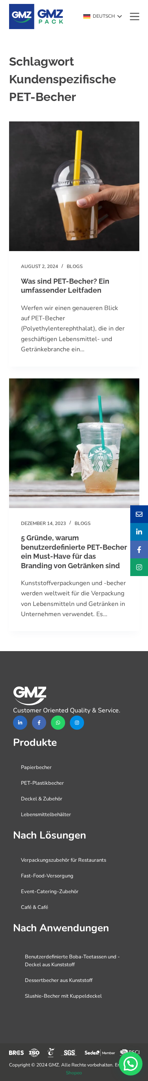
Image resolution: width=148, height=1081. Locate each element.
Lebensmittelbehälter (46, 814)
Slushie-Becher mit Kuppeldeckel (63, 996)
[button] (102, 16)
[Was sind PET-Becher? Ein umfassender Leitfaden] (74, 186)
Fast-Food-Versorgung (47, 875)
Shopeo (74, 1073)
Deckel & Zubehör (41, 798)
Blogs (74, 266)
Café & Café (34, 907)
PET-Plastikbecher (42, 783)
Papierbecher (36, 767)
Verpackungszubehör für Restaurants (63, 860)
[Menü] (134, 16)
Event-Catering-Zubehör (50, 891)
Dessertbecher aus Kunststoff (58, 980)
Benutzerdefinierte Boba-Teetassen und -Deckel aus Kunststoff (72, 960)
